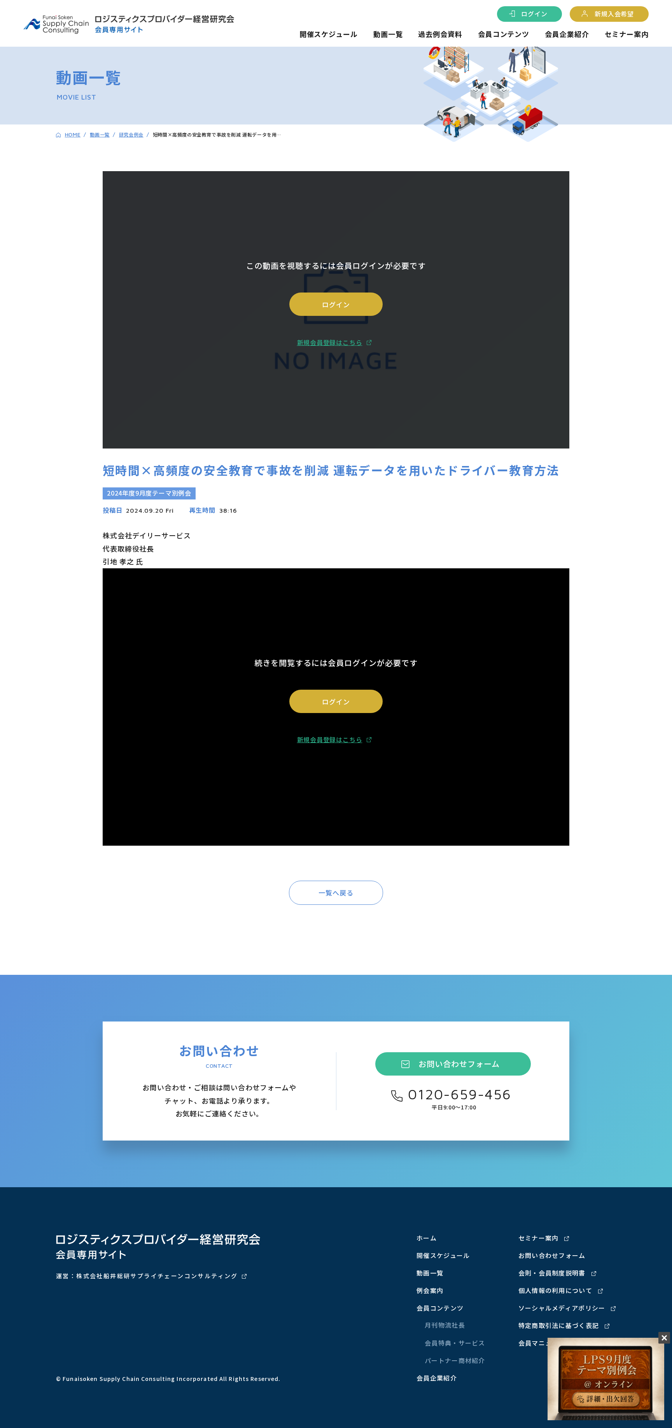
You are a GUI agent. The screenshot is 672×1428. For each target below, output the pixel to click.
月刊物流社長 (445, 1325)
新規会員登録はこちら (329, 342)
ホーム (426, 1237)
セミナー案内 (627, 34)
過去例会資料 (440, 34)
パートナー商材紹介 (455, 1360)
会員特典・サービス (455, 1342)
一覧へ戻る (335, 892)
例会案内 (429, 1290)
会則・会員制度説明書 (552, 1272)
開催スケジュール (328, 34)
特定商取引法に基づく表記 (558, 1325)
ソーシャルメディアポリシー (562, 1307)
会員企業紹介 (567, 34)
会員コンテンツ (503, 34)
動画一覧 (388, 34)
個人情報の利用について (555, 1290)
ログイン (534, 13)
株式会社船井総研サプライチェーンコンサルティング (157, 1276)
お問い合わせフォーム (459, 1063)
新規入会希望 (614, 13)
